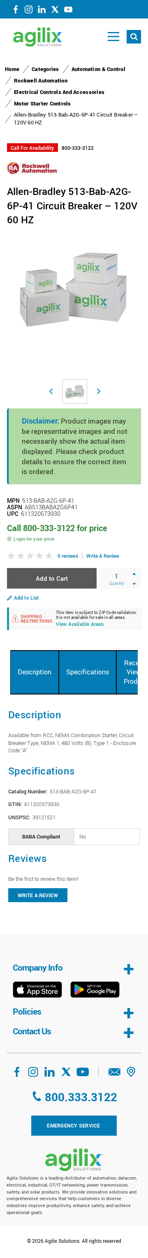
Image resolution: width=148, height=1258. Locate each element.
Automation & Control (98, 69)
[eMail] (115, 1074)
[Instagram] (29, 11)
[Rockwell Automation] (32, 167)
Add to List (26, 597)
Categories (45, 69)
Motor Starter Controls (42, 103)
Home (12, 69)
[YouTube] (68, 11)
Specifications (87, 671)
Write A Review (102, 555)
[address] (131, 1074)
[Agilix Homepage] (74, 1160)
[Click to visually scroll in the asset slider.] (51, 391)
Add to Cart (52, 578)
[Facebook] (16, 11)
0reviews (68, 555)
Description (34, 671)
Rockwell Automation (40, 80)
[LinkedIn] (42, 11)
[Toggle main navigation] (113, 36)
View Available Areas (80, 624)
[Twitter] (55, 11)
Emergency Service (73, 1125)
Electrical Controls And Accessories (59, 92)
